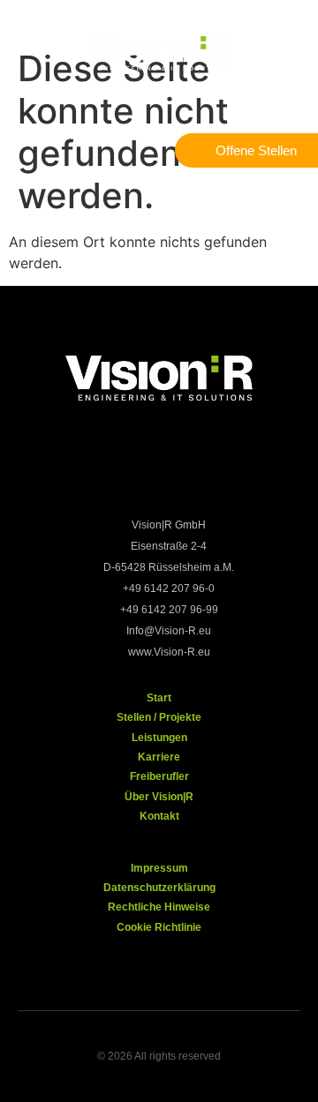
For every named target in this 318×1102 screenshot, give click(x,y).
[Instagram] (130, 470)
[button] (31, 55)
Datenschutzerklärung (159, 887)
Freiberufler (159, 776)
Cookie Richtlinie (159, 927)
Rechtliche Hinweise (159, 907)
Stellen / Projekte (159, 717)
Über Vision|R (159, 797)
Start (159, 698)
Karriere (159, 757)
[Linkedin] (245, 470)
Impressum (159, 868)
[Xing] (188, 470)
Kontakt (159, 816)
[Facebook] (73, 470)
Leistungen (159, 737)
